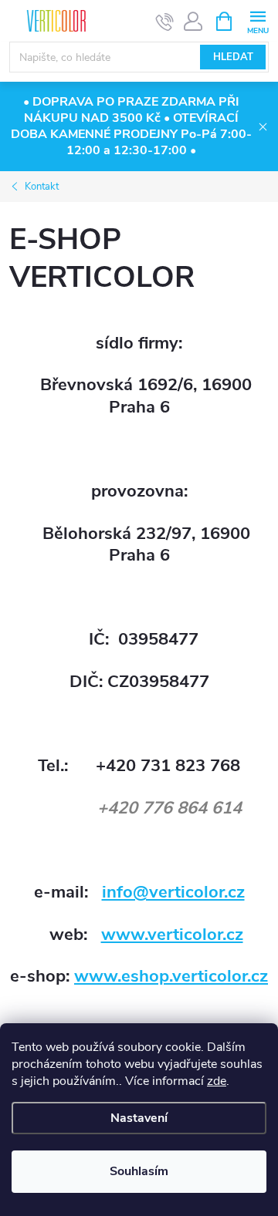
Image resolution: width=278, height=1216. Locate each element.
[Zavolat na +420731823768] (165, 22)
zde (216, 1081)
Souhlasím (139, 1171)
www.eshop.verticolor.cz (171, 976)
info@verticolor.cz (173, 892)
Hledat (233, 57)
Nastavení (139, 1118)
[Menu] (257, 20)
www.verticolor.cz (172, 934)
